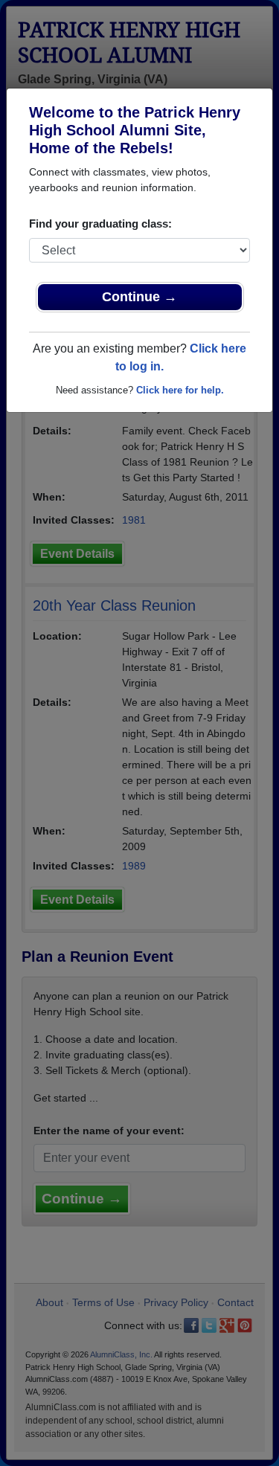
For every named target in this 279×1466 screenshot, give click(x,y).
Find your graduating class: (100, 223)
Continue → (139, 296)
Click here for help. (180, 390)
